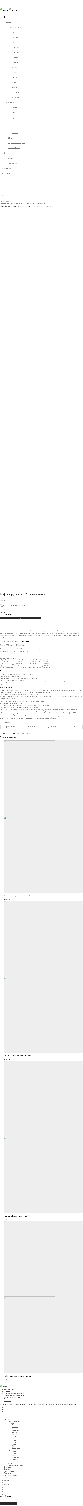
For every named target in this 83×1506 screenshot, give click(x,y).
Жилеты (15, 62)
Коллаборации (13, 163)
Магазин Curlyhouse (12, 207)
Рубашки (15, 37)
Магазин (7, 22)
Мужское (11, 103)
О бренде (7, 153)
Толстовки (15, 47)
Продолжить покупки (8, 1503)
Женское (11, 32)
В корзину (20, 618)
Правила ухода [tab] (5, 671)
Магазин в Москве (14, 148)
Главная (2, 207)
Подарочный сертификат (16, 143)
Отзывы (10, 158)
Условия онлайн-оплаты (12, 1397)
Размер (2, 612)
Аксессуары (16, 98)
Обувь (10, 138)
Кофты (14, 88)
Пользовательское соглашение (14, 1395)
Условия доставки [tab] (6, 687)
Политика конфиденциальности (15, 1393)
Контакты (8, 173)
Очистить (8, 615)
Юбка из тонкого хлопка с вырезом (17, 1376)
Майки (14, 42)
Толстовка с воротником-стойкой (17, 896)
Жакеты (15, 67)
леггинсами (24, 641)
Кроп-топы (15, 52)
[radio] (10, 611)
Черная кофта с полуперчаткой (16, 1216)
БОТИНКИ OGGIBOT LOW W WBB (17, 1056)
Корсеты (15, 57)
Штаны (14, 77)
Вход (5, 1482)
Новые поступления (14, 27)
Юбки (14, 83)
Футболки (15, 93)
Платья (14, 72)
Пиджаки (15, 128)
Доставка (7, 168)
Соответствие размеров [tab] (8, 655)
